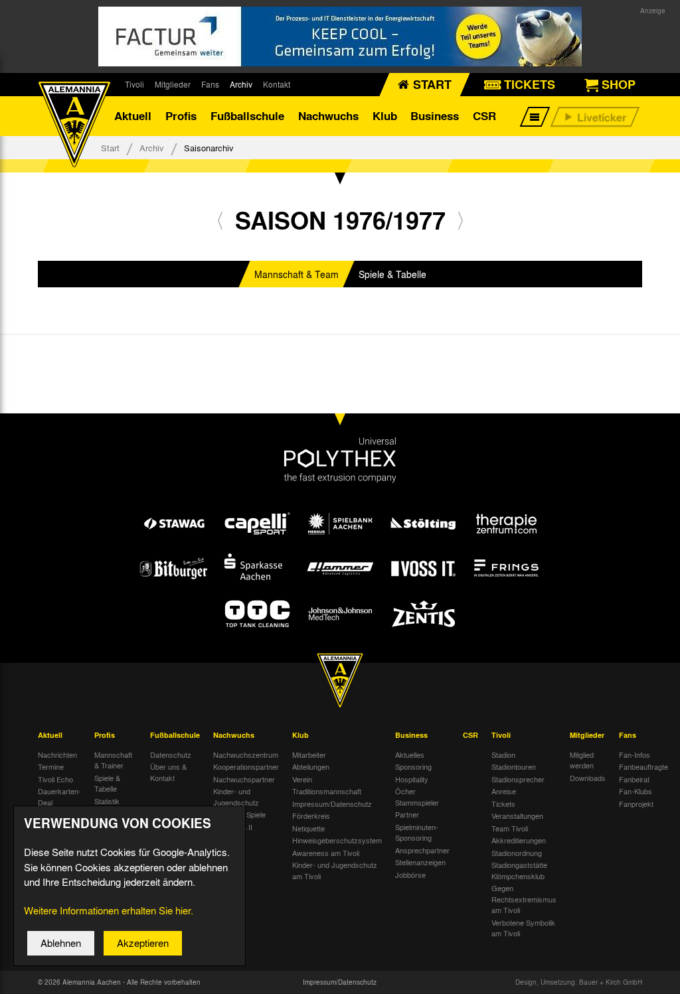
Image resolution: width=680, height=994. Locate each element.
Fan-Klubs (635, 791)
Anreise (503, 791)
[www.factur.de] (340, 36)
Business (434, 115)
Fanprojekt (636, 803)
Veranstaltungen (517, 815)
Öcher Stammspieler (417, 797)
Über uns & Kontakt (168, 772)
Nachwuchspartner (244, 779)
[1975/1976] (220, 220)
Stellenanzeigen (420, 862)
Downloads (588, 777)
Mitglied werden (582, 760)
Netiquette (308, 828)
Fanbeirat (634, 779)
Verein (302, 779)
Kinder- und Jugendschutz (236, 797)
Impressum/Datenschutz (332, 803)
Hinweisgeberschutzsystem (337, 840)
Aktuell (132, 115)
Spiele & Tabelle (392, 274)
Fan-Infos (634, 754)
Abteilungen (310, 766)
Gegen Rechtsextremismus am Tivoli (523, 899)
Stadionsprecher (518, 779)
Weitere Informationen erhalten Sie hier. (108, 910)
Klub (385, 115)
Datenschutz (170, 754)
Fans (210, 84)
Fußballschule (247, 115)
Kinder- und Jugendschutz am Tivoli (334, 870)
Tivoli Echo (55, 779)
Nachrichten (57, 754)
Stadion (503, 754)
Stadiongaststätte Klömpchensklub (519, 870)
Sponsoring (413, 766)
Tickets (503, 803)
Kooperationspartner (246, 766)
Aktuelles (409, 754)
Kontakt (276, 84)
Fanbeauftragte (643, 766)
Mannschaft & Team (296, 274)
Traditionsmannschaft (326, 791)
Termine (51, 766)
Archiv (241, 84)
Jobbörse (410, 874)
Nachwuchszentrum (245, 754)
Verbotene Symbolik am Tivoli (523, 928)
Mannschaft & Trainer (113, 760)
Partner (407, 814)
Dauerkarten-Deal (59, 797)
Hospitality (411, 779)
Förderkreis (311, 815)
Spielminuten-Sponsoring (416, 832)
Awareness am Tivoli (325, 852)
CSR (484, 115)
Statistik (107, 801)
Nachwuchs (328, 115)
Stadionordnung (516, 852)
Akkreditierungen (518, 840)
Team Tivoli (509, 828)
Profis (181, 115)
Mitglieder (173, 84)
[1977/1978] (460, 220)
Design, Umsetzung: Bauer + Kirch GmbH (578, 982)
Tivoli (134, 84)
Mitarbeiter (309, 754)
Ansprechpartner (422, 850)
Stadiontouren (513, 766)
